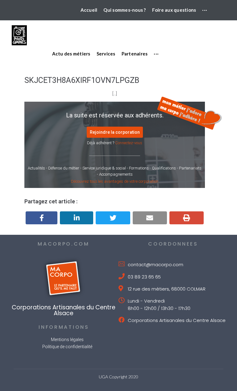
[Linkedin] (76, 217)
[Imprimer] (186, 217)
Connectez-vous (128, 143)
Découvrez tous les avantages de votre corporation (114, 181)
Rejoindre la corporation (115, 132)
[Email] (150, 217)
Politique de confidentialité (67, 346)
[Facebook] (41, 217)
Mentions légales (67, 339)
